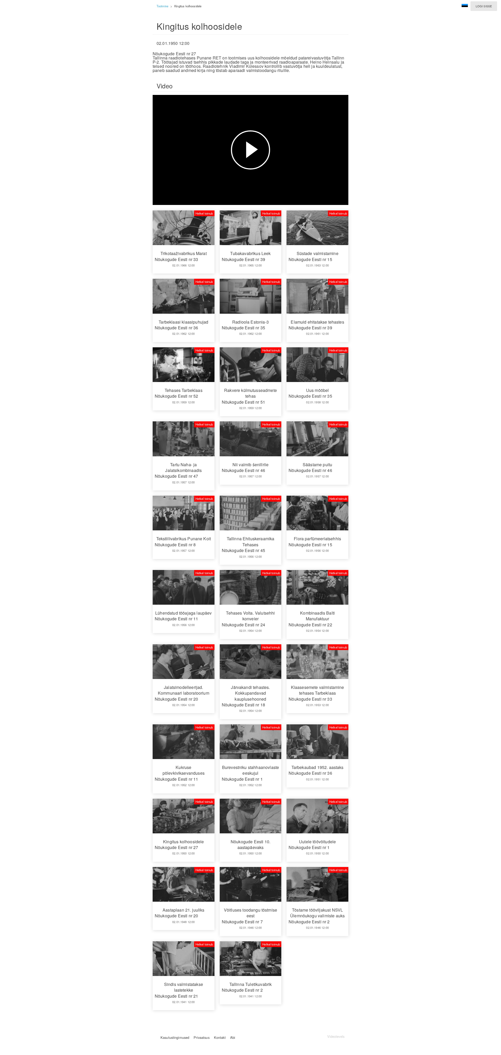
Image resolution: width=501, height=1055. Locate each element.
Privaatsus (201, 1037)
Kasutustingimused (174, 1037)
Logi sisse (484, 6)
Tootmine (162, 6)
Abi (232, 1037)
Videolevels (335, 1036)
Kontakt (220, 1037)
